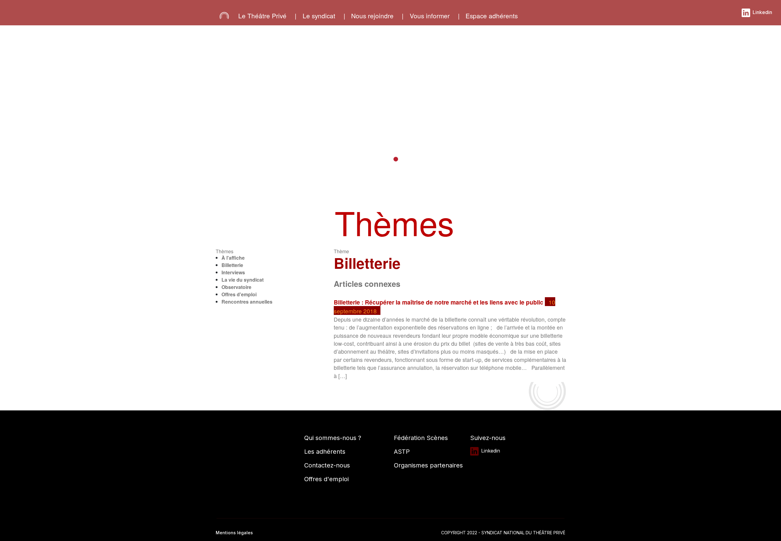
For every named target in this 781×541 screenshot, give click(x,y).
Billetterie (232, 265)
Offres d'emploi (239, 294)
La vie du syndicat (242, 279)
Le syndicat (319, 15)
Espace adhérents (492, 15)
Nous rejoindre (372, 15)
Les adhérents (324, 451)
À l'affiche (233, 257)
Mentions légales (234, 532)
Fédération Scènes (421, 438)
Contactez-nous (327, 465)
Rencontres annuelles (246, 301)
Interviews (233, 272)
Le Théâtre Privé (262, 15)
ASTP (402, 451)
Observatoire (236, 286)
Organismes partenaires (428, 465)
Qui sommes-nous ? (332, 438)
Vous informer (430, 15)
